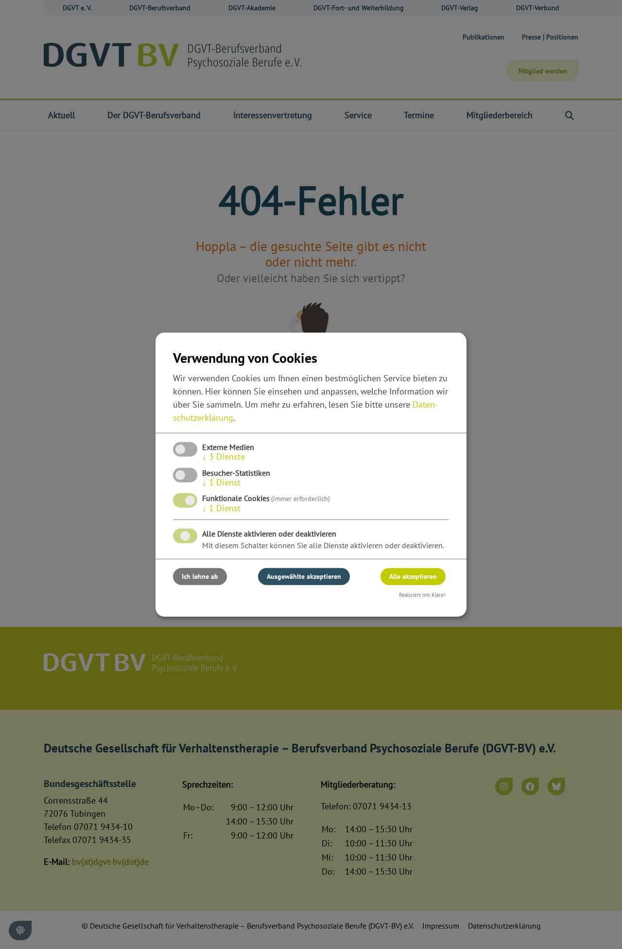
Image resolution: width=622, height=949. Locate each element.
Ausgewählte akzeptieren (304, 576)
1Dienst (221, 482)
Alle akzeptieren (413, 576)
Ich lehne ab (200, 576)
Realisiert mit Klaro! (422, 594)
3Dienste (223, 456)
